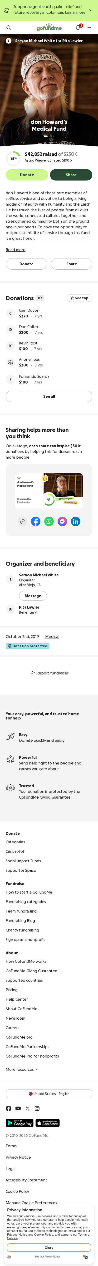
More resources (20, 1069)
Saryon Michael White (39, 575)
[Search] (8, 27)
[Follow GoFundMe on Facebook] (8, 1108)
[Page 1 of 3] (46, 136)
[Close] (90, 10)
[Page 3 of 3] (53, 136)
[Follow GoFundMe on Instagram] (37, 1108)
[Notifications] (78, 27)
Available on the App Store (47, 1123)
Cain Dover (28, 310)
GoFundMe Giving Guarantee (45, 797)
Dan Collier (28, 327)
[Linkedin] (75, 521)
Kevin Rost (28, 343)
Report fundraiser (52, 673)
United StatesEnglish (51, 1094)
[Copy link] (22, 521)
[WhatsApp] (49, 521)
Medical (52, 636)
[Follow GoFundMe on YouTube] (18, 1108)
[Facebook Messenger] (62, 521)
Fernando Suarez (34, 376)
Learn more (75, 12)
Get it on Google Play (20, 1123)
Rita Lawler (29, 607)
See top (81, 298)
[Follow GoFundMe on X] (27, 1108)
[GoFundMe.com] (49, 27)
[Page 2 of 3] (50, 136)
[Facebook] (35, 521)
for (49, 41)
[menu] (89, 27)
